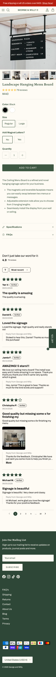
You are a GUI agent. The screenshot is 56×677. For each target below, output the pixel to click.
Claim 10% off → (15, 344)
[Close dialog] (50, 330)
